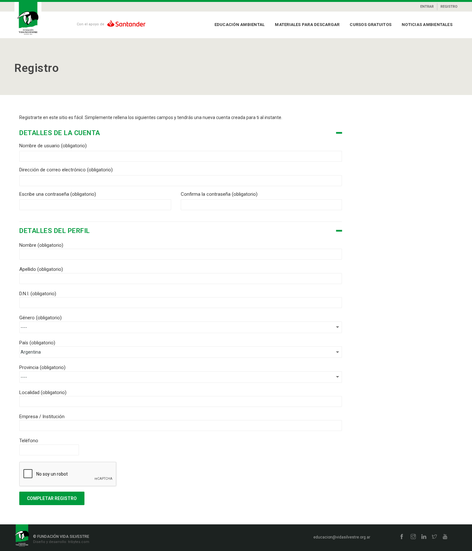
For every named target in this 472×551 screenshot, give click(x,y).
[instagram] (413, 537)
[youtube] (445, 537)
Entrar (427, 6)
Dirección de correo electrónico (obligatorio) (66, 170)
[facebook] (401, 537)
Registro (449, 6)
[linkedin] (423, 537)
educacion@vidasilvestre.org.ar (341, 537)
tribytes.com (78, 542)
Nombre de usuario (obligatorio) (53, 146)
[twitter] (434, 537)
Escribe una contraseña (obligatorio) (57, 194)
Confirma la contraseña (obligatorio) (219, 194)
